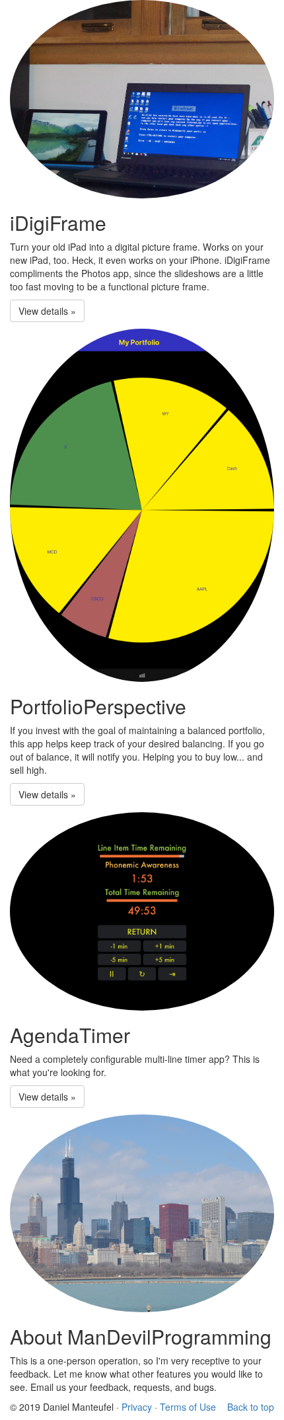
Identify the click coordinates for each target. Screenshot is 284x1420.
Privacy (137, 1406)
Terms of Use (188, 1406)
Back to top (250, 1406)
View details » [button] (47, 310)
